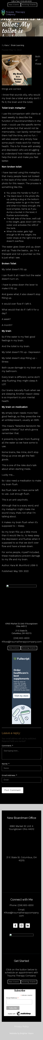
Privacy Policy (21, 1026)
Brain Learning (17, 45)
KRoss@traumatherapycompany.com (22, 641)
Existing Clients (29, 4)
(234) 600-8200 (21, 638)
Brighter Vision (26, 1033)
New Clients (14, 4)
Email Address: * (9, 775)
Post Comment (12, 790)
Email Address (12, 998)
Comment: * (7, 746)
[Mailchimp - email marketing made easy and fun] (19, 1013)
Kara (7, 45)
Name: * (5, 764)
